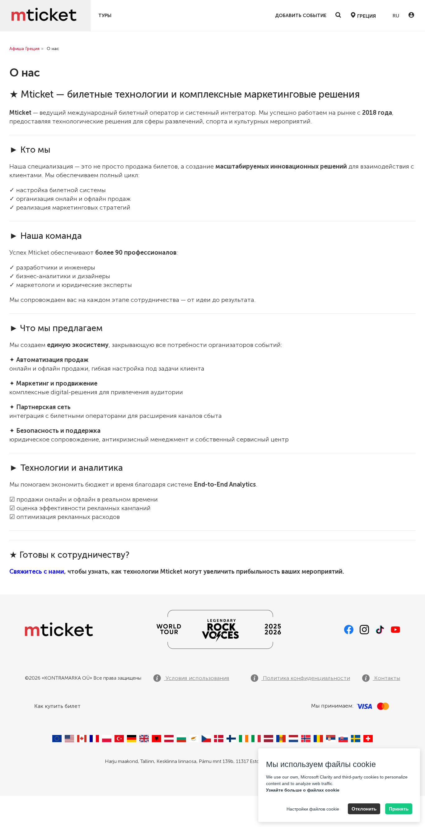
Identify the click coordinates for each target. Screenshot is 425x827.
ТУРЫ (104, 15)
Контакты (386, 678)
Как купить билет (57, 706)
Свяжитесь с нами (36, 571)
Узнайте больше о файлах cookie (302, 790)
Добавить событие (300, 15)
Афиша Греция (24, 48)
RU (395, 16)
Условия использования (196, 678)
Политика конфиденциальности (305, 678)
